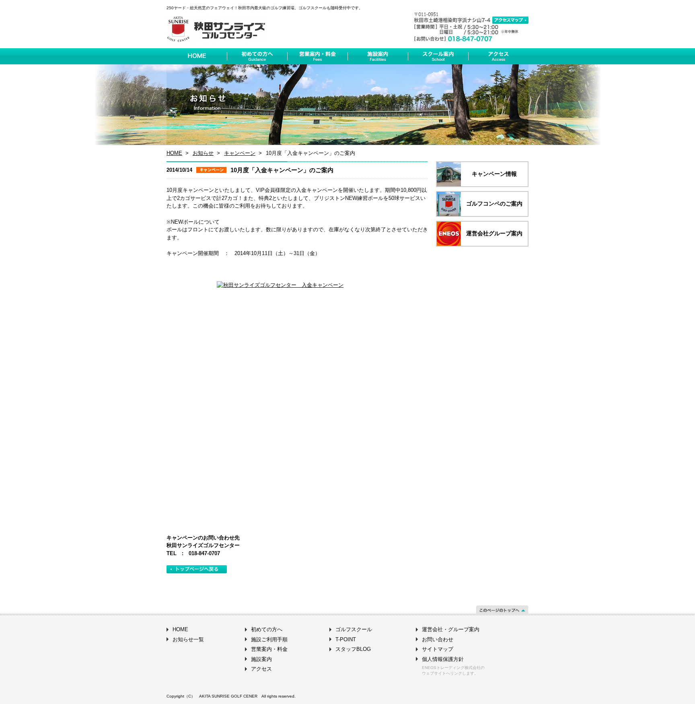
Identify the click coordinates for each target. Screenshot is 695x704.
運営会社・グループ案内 (450, 629)
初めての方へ (266, 629)
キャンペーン (239, 153)
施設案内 (261, 659)
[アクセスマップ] (510, 20)
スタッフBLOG (353, 649)
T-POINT (345, 639)
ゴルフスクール (353, 629)
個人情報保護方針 (443, 659)
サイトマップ (437, 649)
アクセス (261, 669)
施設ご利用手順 (269, 639)
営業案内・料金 (269, 649)
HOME (174, 153)
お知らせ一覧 (188, 639)
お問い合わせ (437, 639)
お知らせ (203, 153)
